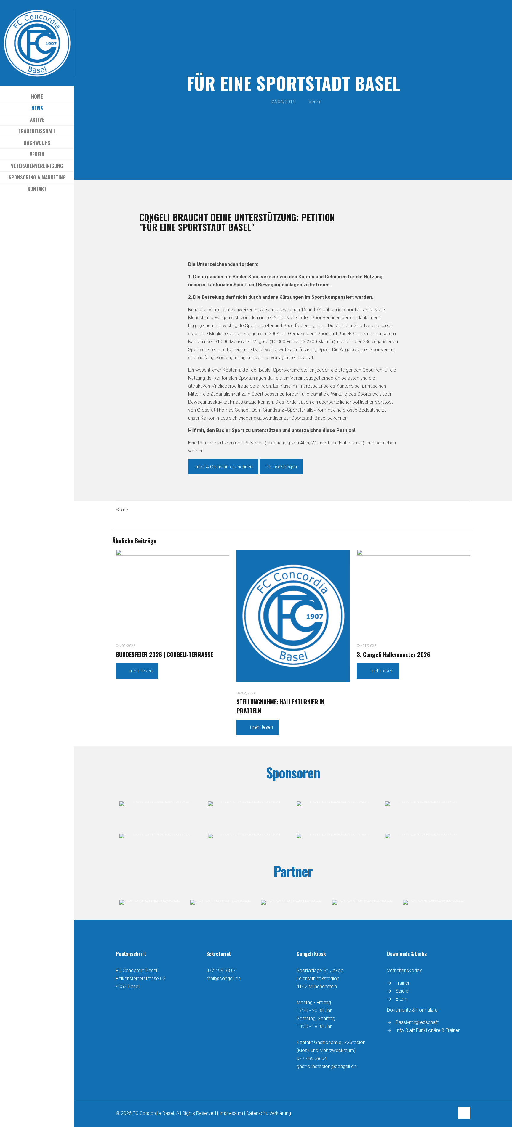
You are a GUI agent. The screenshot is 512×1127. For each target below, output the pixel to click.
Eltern (401, 999)
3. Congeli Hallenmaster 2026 (393, 654)
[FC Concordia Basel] (37, 43)
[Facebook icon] (33, 208)
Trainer (402, 983)
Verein (314, 102)
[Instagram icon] (41, 208)
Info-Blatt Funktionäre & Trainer (428, 1030)
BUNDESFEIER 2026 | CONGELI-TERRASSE (164, 654)
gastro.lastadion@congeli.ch (326, 1066)
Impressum (231, 1113)
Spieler (403, 991)
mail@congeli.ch (223, 978)
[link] (160, 803)
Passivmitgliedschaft (417, 1022)
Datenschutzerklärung (268, 1113)
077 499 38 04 (221, 970)
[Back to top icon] (464, 1113)
